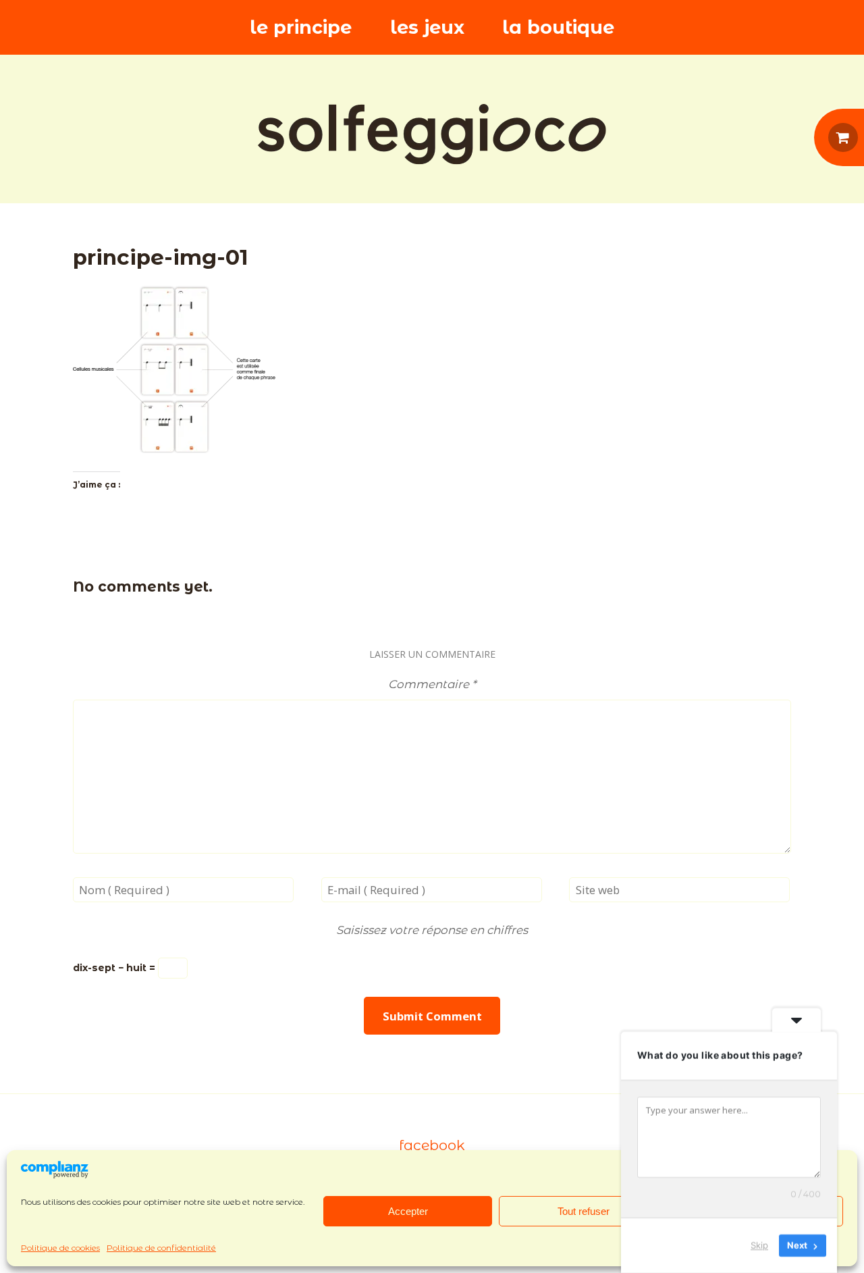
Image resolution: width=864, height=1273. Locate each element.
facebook (432, 1145)
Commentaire (432, 684)
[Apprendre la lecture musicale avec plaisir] (432, 134)
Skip (759, 1245)
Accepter (408, 1211)
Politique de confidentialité (161, 1248)
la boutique (558, 27)
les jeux (427, 27)
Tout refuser (584, 1211)
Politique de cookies (60, 1248)
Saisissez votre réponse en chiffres (432, 930)
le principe (301, 27)
